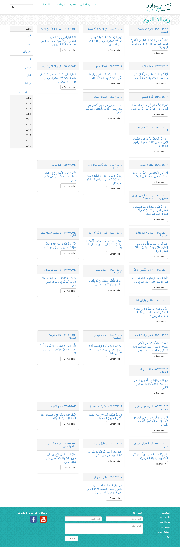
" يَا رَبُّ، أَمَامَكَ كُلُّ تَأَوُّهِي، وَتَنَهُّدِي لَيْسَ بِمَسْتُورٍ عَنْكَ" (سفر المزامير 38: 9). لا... (150, 142)
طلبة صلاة (46, 4)
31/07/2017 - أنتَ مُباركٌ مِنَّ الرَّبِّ (58, 29)
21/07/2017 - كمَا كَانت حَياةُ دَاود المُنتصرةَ (105, 166)
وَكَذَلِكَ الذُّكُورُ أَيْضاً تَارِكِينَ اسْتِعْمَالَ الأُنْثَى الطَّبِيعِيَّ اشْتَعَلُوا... (104, 416)
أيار (29, 59)
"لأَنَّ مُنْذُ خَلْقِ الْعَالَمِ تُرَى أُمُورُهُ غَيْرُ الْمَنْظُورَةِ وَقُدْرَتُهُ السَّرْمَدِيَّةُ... (150, 456)
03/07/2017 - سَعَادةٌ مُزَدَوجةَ (107, 443)
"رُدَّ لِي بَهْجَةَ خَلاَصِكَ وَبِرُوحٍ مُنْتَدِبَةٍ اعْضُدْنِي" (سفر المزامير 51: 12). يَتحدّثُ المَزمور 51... (151, 312)
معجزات (72, 4)
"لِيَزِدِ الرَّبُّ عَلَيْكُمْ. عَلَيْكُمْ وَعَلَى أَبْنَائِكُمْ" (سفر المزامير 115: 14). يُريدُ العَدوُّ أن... (105, 40)
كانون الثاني (25, 91)
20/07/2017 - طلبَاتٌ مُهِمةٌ (154, 164)
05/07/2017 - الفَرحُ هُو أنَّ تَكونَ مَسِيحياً (151, 407)
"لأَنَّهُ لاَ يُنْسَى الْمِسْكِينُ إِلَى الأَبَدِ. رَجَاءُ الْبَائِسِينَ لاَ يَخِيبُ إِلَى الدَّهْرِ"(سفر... (59, 176)
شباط (28, 83)
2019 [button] (28, 129)
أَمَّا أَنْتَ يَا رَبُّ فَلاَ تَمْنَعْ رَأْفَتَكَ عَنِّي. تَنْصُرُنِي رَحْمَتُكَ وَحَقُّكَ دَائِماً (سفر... (150, 76)
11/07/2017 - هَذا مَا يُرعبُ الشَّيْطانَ (62, 336)
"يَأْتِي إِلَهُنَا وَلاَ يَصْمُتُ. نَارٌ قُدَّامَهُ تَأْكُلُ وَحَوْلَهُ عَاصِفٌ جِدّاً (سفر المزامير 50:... (58, 349)
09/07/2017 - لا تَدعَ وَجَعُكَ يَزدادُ (151, 335)
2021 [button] (28, 119)
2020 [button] (28, 124)
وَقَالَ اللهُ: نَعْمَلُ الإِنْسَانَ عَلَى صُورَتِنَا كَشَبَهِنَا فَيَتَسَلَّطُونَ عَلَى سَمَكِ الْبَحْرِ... (60, 457)
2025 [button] (28, 97)
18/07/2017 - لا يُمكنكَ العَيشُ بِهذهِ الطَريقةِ (58, 234)
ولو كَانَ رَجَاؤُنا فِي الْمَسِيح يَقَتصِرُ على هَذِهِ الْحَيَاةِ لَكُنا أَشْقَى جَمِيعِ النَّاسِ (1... (151, 383)
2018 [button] (28, 135)
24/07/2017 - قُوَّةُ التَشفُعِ (154, 96)
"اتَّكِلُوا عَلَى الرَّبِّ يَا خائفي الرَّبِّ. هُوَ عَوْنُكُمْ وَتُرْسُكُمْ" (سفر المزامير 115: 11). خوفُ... (58, 77)
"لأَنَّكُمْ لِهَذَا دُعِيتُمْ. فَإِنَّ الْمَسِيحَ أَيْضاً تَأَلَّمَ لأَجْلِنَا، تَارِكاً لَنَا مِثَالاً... (58, 416)
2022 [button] (28, 113)
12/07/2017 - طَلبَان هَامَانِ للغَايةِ (151, 300)
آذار (29, 75)
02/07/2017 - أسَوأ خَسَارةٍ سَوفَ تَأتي (151, 444)
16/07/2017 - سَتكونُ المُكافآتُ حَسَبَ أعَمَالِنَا (152, 234)
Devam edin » (68, 50)
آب (29, 35)
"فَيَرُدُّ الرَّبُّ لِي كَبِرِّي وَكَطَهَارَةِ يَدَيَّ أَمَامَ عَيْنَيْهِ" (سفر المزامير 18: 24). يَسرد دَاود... (104, 179)
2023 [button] (28, 108)
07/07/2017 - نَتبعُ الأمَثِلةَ (63, 406)
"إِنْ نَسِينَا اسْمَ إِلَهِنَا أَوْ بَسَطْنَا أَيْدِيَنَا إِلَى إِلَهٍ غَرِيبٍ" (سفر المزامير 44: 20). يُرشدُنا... (105, 349)
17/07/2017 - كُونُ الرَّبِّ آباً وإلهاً (105, 232)
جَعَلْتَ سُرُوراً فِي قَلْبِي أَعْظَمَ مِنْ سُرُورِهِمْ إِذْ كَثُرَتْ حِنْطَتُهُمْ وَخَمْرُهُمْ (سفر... (104, 108)
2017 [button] (28, 140)
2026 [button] (28, 28)
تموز (28, 43)
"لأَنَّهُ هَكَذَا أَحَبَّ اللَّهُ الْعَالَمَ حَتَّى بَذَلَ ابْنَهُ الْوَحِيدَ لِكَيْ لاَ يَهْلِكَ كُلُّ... (104, 453)
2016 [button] (28, 145)
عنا (96, 4)
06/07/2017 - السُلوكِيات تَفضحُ (106, 406)
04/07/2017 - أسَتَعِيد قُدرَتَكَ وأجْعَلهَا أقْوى (62, 444)
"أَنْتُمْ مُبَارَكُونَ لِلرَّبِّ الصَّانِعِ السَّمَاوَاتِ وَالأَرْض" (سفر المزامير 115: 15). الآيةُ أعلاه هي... (59, 40)
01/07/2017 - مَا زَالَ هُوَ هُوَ (108, 477)
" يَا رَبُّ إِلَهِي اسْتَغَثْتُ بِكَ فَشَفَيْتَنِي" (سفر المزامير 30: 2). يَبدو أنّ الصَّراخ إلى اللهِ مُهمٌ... (150, 210)
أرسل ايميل (71, 538)
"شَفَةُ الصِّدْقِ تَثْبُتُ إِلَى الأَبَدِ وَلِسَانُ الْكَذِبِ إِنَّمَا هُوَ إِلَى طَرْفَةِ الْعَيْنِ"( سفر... (58, 281)
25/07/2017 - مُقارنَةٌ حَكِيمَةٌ (107, 96)
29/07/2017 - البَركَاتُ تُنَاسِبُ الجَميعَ (153, 30)
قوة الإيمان (60, 4)
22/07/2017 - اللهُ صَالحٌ (64, 164)
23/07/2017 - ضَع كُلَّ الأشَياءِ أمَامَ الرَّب (150, 129)
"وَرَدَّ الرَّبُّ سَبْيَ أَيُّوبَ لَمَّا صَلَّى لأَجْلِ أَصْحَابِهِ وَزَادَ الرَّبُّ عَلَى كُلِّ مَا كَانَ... (149, 106)
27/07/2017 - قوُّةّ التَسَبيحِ (108, 66)
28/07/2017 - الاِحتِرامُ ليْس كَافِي (59, 66)
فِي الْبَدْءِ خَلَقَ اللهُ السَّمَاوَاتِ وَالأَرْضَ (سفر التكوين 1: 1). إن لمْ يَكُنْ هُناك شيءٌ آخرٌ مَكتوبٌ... (104, 488)
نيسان (28, 67)
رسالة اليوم (85, 4)
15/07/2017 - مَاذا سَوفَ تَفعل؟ (60, 269)
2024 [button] (28, 103)
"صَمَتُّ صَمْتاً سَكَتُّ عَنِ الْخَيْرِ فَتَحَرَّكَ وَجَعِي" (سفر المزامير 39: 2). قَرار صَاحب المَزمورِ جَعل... (150, 346)
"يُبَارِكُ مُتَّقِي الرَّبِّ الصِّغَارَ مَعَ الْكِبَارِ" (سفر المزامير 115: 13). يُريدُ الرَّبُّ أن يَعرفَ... (149, 43)
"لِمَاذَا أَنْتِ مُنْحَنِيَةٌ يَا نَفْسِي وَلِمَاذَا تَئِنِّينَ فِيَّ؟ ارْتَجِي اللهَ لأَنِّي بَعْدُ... (105, 76)
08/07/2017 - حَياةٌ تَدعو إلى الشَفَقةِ (153, 370)
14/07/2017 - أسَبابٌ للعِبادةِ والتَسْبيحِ (107, 271)
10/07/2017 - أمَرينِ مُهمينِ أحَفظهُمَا (108, 336)
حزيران (27, 51)
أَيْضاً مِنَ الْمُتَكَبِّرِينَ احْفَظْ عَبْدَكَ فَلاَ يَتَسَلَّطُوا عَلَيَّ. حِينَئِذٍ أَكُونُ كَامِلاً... (150, 174)
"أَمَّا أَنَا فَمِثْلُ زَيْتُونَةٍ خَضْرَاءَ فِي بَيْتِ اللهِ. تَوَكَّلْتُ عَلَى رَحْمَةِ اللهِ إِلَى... (150, 279)
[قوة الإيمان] (158, 6)
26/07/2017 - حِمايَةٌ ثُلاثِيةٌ (154, 66)
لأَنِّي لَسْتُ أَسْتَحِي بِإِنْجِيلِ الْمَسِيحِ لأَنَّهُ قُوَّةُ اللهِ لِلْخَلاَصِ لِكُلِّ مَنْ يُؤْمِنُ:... (151, 420)
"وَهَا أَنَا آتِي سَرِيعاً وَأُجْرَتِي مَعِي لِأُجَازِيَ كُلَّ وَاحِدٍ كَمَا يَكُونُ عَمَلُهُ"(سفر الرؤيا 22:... (151, 247)
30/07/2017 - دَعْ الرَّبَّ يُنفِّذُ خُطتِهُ (105, 29)
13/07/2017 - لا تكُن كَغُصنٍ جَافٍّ (151, 269)
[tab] (21, 28)
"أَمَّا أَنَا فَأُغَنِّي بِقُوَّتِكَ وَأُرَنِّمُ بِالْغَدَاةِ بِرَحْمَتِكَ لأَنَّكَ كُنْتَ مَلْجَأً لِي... (105, 282)
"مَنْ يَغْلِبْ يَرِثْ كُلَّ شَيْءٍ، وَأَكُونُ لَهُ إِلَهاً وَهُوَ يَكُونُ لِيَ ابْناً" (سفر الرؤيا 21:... (104, 244)
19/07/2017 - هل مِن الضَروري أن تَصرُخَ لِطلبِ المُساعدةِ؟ (150, 196)
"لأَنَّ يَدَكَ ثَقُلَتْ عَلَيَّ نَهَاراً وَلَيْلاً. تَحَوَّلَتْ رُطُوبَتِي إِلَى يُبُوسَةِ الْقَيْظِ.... (58, 245)
